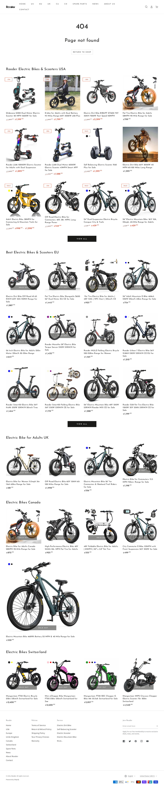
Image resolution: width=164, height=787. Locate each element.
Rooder (13, 776)
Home (8, 725)
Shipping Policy (38, 733)
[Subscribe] (157, 726)
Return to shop (82, 52)
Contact (9, 760)
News (8, 752)
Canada (9, 741)
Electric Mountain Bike (66, 737)
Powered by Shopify (12, 779)
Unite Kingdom (12, 737)
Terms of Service (39, 725)
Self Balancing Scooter (66, 729)
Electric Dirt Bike (64, 725)
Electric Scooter (63, 733)
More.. (60, 741)
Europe (9, 733)
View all (82, 239)
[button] (146, 6)
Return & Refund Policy (42, 729)
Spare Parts (11, 748)
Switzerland (11, 744)
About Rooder (12, 756)
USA (7, 729)
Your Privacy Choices (40, 737)
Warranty (35, 741)
